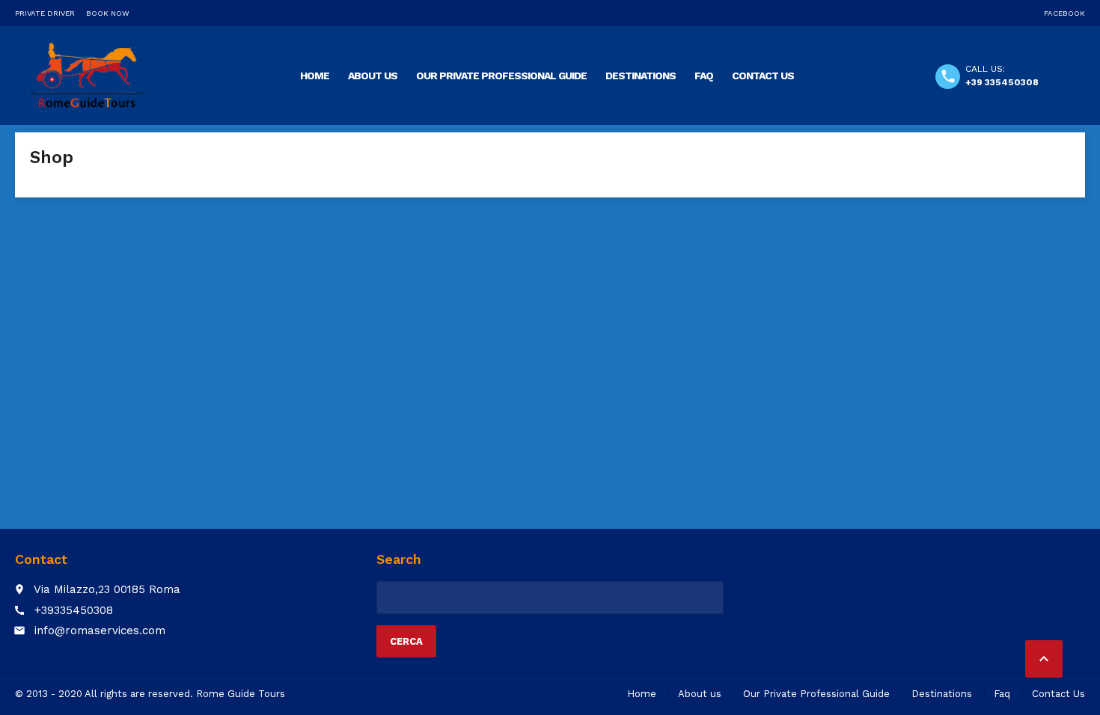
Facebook (1064, 13)
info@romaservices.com (99, 630)
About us (372, 76)
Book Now (107, 13)
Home (314, 76)
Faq (703, 76)
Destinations (640, 76)
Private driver (45, 13)
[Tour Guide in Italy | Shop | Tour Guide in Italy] (87, 74)
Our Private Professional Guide (501, 76)
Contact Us (763, 76)
